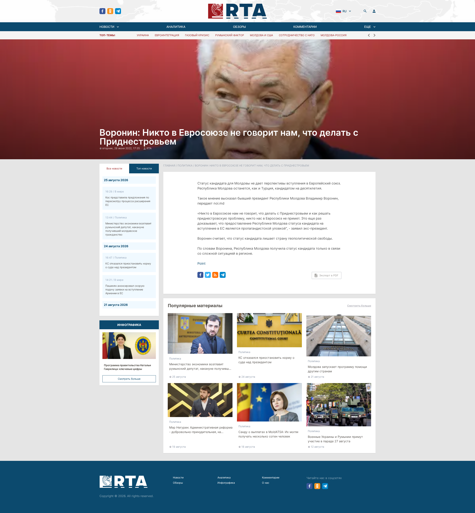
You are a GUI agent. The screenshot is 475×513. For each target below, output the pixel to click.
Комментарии (270, 477)
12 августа (317, 446)
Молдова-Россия (333, 35)
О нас (265, 482)
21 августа (317, 376)
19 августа (179, 446)
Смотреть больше (129, 378)
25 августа (179, 376)
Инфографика (226, 482)
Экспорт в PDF (328, 275)
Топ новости (144, 168)
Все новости (114, 168)
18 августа (248, 446)
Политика (185, 165)
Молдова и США (261, 35)
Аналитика (224, 477)
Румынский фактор (229, 35)
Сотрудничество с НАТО (297, 35)
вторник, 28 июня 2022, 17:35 (121, 148)
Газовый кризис (197, 35)
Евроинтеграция (167, 35)
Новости (178, 477)
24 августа (248, 376)
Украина (143, 35)
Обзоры (178, 482)
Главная (169, 165)
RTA (149, 148)
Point (201, 263)
